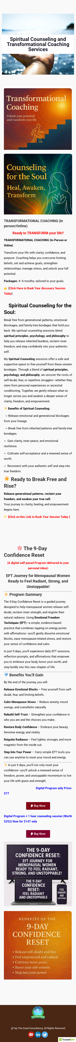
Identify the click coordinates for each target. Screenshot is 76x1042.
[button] (38, 806)
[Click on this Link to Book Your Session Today (38, 517)
